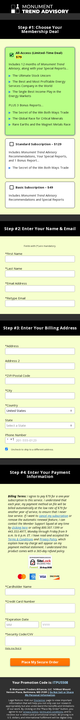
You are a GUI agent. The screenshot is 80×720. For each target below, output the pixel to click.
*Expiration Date (17, 619)
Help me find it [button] (13, 648)
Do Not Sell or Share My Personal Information (49, 694)
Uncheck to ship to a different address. (32, 449)
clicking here (20, 527)
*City (8, 390)
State (9, 420)
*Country (11, 405)
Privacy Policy (48, 539)
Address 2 (12, 361)
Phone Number (15, 435)
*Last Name (13, 268)
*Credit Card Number (20, 601)
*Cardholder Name (18, 586)
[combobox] (40, 351)
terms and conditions (51, 711)
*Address (12, 346)
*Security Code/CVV (19, 634)
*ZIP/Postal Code (17, 375)
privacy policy (30, 711)
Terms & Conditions (20, 539)
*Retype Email (15, 298)
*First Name (13, 254)
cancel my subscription (53, 516)
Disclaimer (40, 700)
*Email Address (16, 283)
